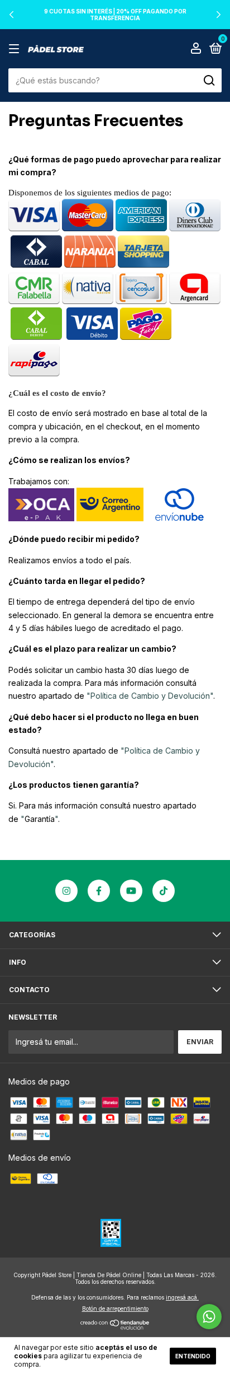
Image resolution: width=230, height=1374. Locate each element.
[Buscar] (208, 81)
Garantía (40, 819)
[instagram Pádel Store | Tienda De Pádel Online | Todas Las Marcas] (66, 891)
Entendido (192, 1356)
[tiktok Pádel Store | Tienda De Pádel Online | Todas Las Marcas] (163, 891)
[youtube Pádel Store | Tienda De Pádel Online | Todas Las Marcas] (131, 891)
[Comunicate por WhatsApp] (209, 1316)
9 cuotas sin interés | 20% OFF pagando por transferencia (115, 14)
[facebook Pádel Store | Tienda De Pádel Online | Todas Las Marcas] (99, 891)
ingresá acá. (182, 1297)
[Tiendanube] (115, 1326)
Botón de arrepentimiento (115, 1308)
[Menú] (15, 49)
